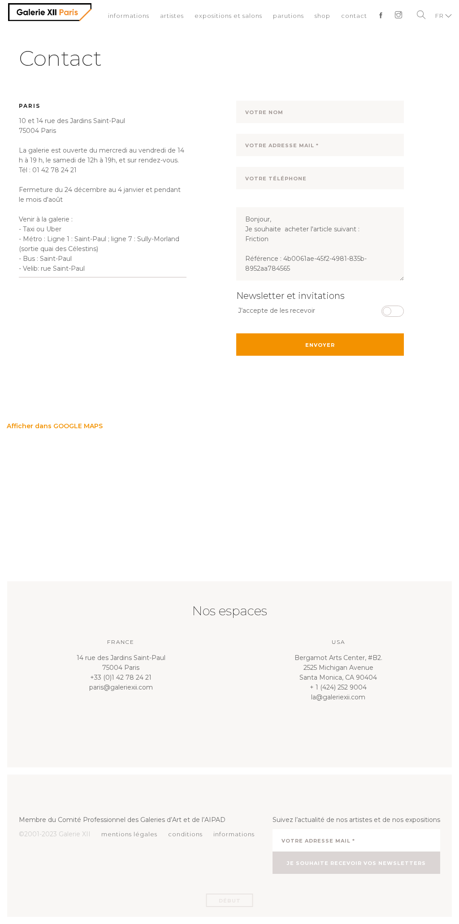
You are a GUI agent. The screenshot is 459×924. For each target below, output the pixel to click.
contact (354, 15)
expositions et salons (228, 15)
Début (230, 901)
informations (128, 15)
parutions (288, 15)
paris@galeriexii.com (121, 687)
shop (322, 15)
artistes (172, 15)
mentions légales (129, 834)
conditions (185, 834)
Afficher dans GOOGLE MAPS (55, 426)
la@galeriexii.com (338, 697)
